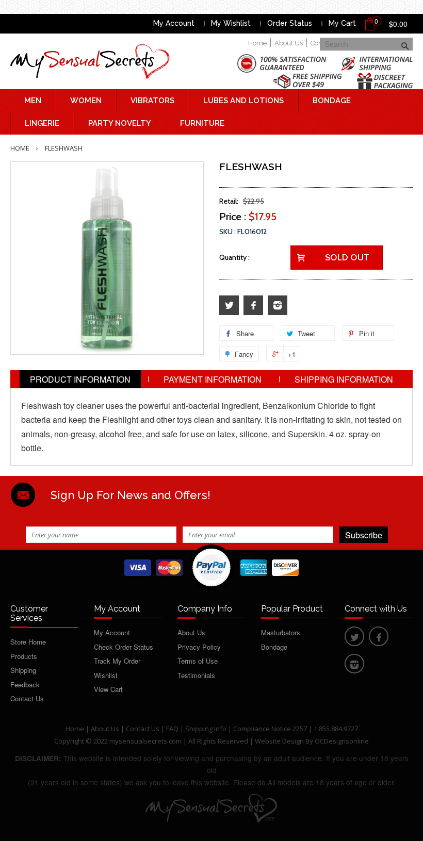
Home (257, 43)
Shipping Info (205, 728)
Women (86, 100)
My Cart (342, 23)
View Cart (108, 689)
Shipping (23, 670)
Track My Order (117, 661)
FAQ (172, 728)
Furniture (202, 123)
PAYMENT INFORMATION (213, 379)
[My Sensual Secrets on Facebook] (253, 305)
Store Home (28, 642)
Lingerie (42, 123)
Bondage (332, 100)
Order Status (289, 23)
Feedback (25, 684)
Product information (80, 379)
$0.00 (398, 24)
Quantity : (234, 257)
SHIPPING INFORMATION (344, 379)
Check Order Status (123, 647)
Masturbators (280, 632)
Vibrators (152, 100)
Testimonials (196, 675)
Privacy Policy (199, 647)
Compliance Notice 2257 (270, 728)
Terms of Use (197, 661)
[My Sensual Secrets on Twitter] (229, 305)
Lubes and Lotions (243, 100)
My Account (173, 23)
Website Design (279, 741)
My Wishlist (231, 23)
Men (32, 100)
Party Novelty (119, 123)
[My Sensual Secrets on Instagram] (277, 305)
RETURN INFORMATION (212, 397)
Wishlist (106, 675)
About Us (288, 43)
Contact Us (27, 698)
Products (23, 656)
